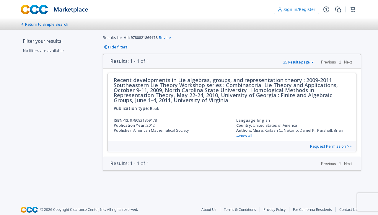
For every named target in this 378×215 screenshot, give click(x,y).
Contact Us (348, 209)
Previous (328, 62)
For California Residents (312, 209)
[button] (326, 9)
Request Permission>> (331, 146)
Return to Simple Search (46, 24)
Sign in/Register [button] (299, 9)
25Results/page (296, 62)
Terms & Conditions (240, 209)
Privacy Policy (274, 209)
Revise (165, 37)
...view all (244, 135)
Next (348, 62)
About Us (208, 209)
